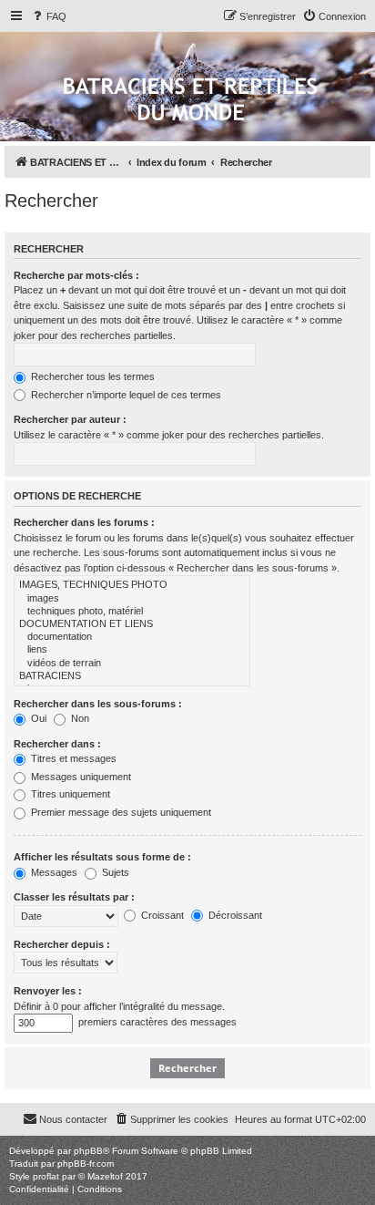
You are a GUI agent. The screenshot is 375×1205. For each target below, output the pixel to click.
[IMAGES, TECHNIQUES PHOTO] (132, 585)
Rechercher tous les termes (91, 376)
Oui (37, 718)
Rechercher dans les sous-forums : (98, 703)
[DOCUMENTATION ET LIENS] (132, 624)
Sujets (114, 872)
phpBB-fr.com (85, 1164)
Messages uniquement (79, 776)
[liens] (132, 650)
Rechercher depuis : (62, 944)
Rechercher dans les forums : (84, 522)
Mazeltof (105, 1176)
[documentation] (132, 637)
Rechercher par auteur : (70, 419)
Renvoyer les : (48, 990)
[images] (132, 598)
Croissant (161, 915)
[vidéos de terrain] (132, 663)
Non (78, 718)
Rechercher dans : (57, 743)
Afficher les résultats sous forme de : (102, 856)
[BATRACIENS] (132, 676)
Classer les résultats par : (74, 896)
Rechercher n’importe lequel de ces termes (124, 394)
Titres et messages (72, 758)
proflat (46, 1176)
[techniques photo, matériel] (132, 611)
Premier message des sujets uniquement (119, 812)
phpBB (88, 1151)
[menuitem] (48, 16)
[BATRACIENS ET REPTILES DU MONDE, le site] (190, 100)
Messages (52, 872)
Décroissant (234, 915)
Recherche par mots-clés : (76, 275)
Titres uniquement (69, 793)
